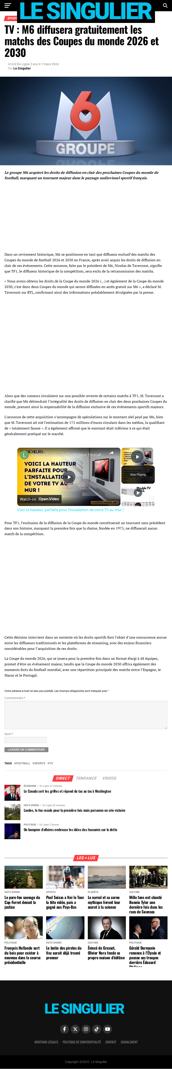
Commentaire (14, 698)
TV (51, 763)
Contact (110, 1042)
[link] (24, 454)
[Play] (137, 492)
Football (23, 763)
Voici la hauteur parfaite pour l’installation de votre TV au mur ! (68, 454)
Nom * (8, 734)
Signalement (129, 1042)
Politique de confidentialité (82, 1042)
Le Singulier (22, 68)
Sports (39, 763)
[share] (112, 453)
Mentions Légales (46, 1042)
